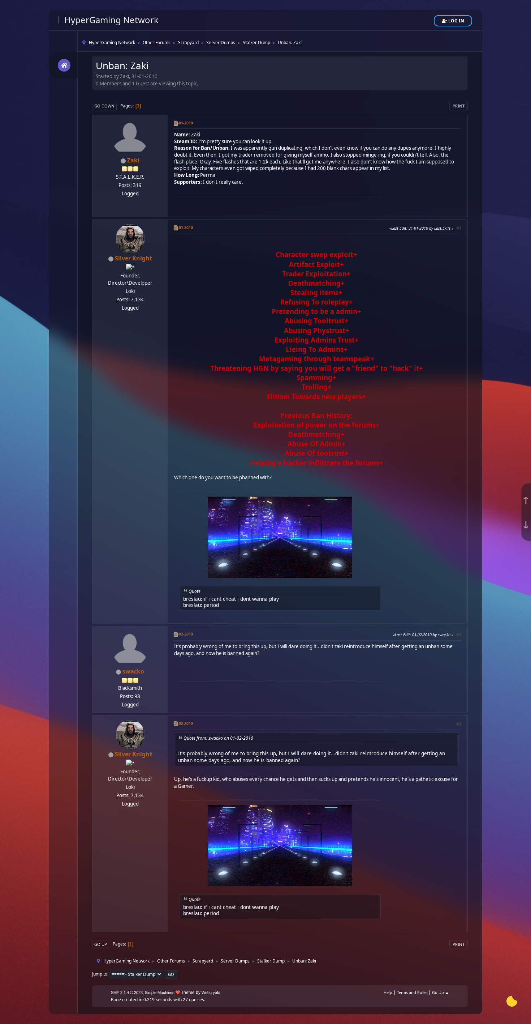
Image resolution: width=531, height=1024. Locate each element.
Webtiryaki (211, 992)
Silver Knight (133, 258)
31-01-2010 (183, 123)
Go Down (104, 106)
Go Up (100, 944)
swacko (133, 671)
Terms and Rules (412, 992)
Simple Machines (159, 992)
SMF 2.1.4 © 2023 (127, 992)
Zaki (133, 160)
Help (388, 992)
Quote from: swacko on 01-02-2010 (218, 738)
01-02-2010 (183, 634)
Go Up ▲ (440, 992)
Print (459, 106)
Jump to (99, 974)
